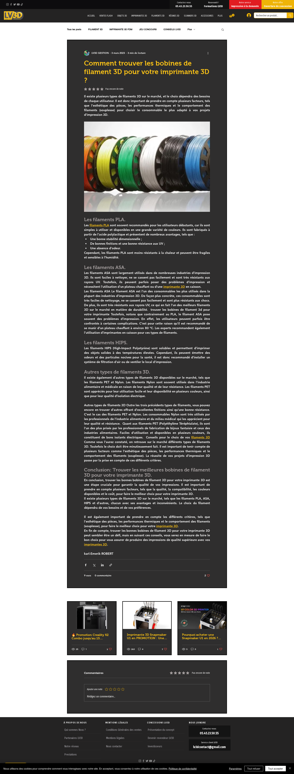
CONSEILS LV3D (172, 29)
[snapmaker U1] (202, 615)
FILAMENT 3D (95, 29)
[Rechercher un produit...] (290, 15)
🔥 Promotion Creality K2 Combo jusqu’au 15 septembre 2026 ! (90, 636)
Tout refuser (253, 768)
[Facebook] (11, 4)
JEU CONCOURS (148, 29)
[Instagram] (7, 4)
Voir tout (222, 594)
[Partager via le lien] (110, 565)
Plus (189, 29)
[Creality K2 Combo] (92, 615)
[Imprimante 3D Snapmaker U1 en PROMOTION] (147, 615)
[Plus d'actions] (208, 53)
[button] (220, 16)
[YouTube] (18, 4)
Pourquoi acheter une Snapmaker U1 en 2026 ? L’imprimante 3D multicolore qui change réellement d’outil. (200, 636)
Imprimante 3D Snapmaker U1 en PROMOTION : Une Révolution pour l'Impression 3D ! (146, 636)
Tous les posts (74, 29)
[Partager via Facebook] (85, 565)
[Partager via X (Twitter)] (94, 565)
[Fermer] (290, 768)
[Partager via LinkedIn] (102, 565)
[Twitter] (14, 4)
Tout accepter (275, 768)
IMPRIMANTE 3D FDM (120, 29)
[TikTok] (21, 4)
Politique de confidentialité (183, 768)
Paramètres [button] (235, 768)
